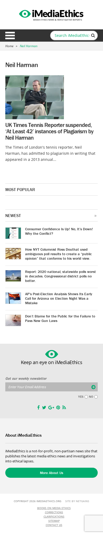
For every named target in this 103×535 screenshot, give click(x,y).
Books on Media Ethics (54, 508)
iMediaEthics (51, 14)
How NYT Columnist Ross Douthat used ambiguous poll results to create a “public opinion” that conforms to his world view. (58, 254)
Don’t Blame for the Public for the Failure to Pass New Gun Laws (60, 318)
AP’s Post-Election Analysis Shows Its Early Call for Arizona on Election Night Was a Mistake (58, 298)
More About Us (51, 472)
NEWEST (13, 215)
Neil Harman (29, 46)
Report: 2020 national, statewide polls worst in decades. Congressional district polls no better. (60, 276)
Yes (80, 397)
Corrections (54, 512)
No (91, 397)
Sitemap (54, 521)
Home (9, 46)
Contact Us (54, 525)
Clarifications (54, 516)
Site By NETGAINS (77, 501)
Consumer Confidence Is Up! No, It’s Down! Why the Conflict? (59, 231)
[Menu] (10, 35)
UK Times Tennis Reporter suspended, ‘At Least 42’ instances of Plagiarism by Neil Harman (49, 131)
